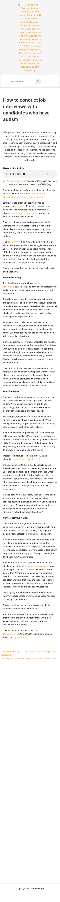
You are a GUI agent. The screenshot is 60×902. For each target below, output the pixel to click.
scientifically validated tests (27, 459)
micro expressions (36, 566)
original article (20, 637)
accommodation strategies (22, 213)
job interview (14, 242)
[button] (3, 82)
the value (19, 206)
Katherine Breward (16, 181)
